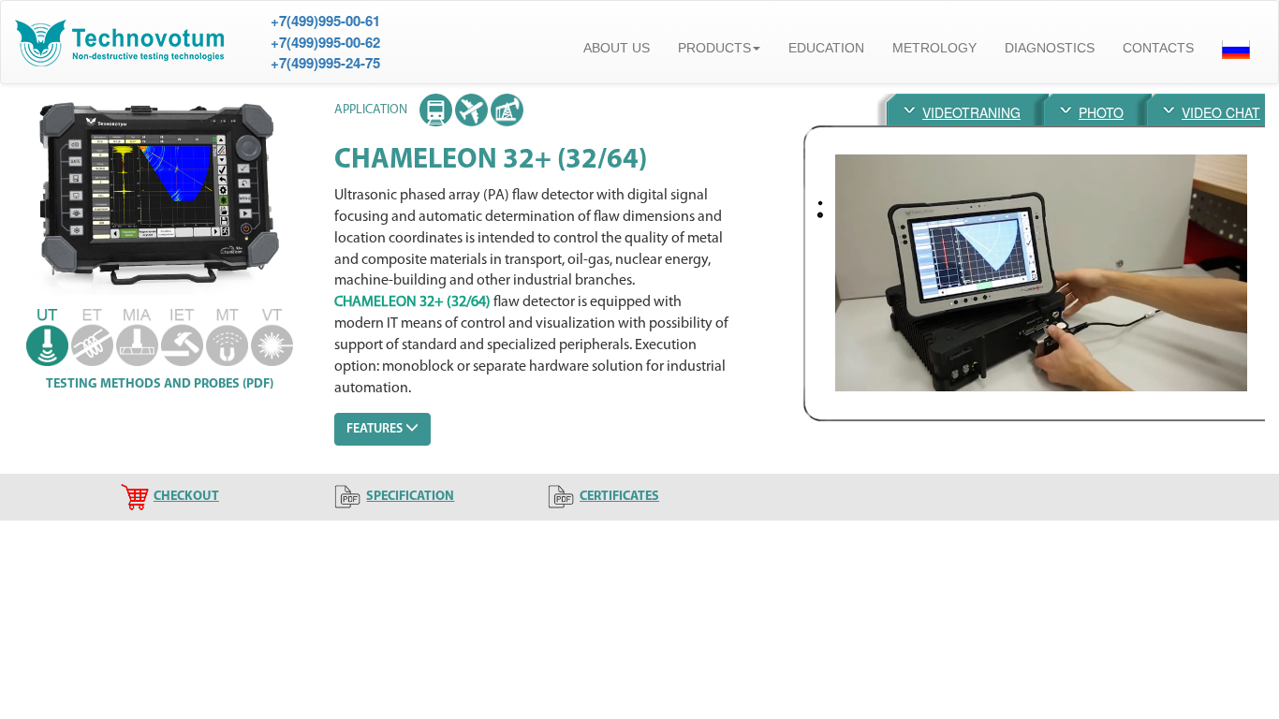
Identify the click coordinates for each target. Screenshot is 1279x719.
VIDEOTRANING (971, 112)
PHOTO (1101, 112)
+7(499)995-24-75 (325, 62)
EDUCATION (826, 47)
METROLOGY (934, 47)
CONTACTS (1158, 47)
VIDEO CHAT (1221, 112)
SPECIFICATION (410, 497)
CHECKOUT (186, 497)
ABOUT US (616, 47)
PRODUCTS (714, 47)
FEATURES (375, 429)
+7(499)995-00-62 (325, 42)
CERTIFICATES (619, 497)
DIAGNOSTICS (1050, 47)
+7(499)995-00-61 (325, 20)
